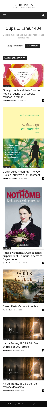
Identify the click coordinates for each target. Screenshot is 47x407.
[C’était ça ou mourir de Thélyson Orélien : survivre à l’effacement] (23, 137)
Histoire (5, 302)
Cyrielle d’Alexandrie (10, 263)
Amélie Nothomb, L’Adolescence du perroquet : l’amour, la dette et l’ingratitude (22, 256)
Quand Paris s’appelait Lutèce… (21, 306)
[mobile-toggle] (4, 15)
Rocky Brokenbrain (9, 100)
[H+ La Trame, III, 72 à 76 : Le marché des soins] (23, 368)
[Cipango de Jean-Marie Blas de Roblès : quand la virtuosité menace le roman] (23, 75)
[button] (43, 15)
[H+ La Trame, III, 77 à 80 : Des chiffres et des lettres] (23, 328)
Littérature (6, 86)
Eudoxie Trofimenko (10, 178)
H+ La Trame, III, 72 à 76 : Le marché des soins (20, 385)
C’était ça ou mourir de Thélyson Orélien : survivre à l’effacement (22, 173)
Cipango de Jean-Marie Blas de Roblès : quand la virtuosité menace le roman (21, 94)
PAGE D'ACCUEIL (32, 46)
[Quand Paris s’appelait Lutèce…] (23, 286)
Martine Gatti (7, 310)
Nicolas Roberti (8, 350)
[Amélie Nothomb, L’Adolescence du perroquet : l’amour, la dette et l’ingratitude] (23, 217)
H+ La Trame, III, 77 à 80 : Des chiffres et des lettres (21, 345)
